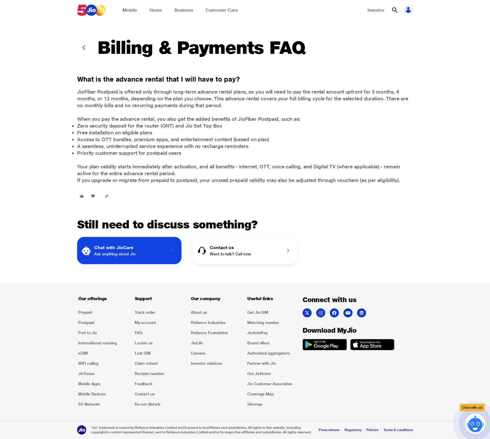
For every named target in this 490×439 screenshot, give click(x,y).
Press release (329, 430)
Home (155, 10)
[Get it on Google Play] (325, 345)
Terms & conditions (398, 430)
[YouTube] (347, 312)
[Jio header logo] (91, 10)
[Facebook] (334, 312)
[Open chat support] (475, 423)
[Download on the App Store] (372, 345)
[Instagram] (320, 312)
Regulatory (353, 430)
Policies (372, 430)
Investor (376, 10)
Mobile (129, 10)
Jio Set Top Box (203, 126)
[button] (395, 10)
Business (183, 10)
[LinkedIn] (361, 312)
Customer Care (222, 10)
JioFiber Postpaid (97, 92)
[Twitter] (307, 312)
